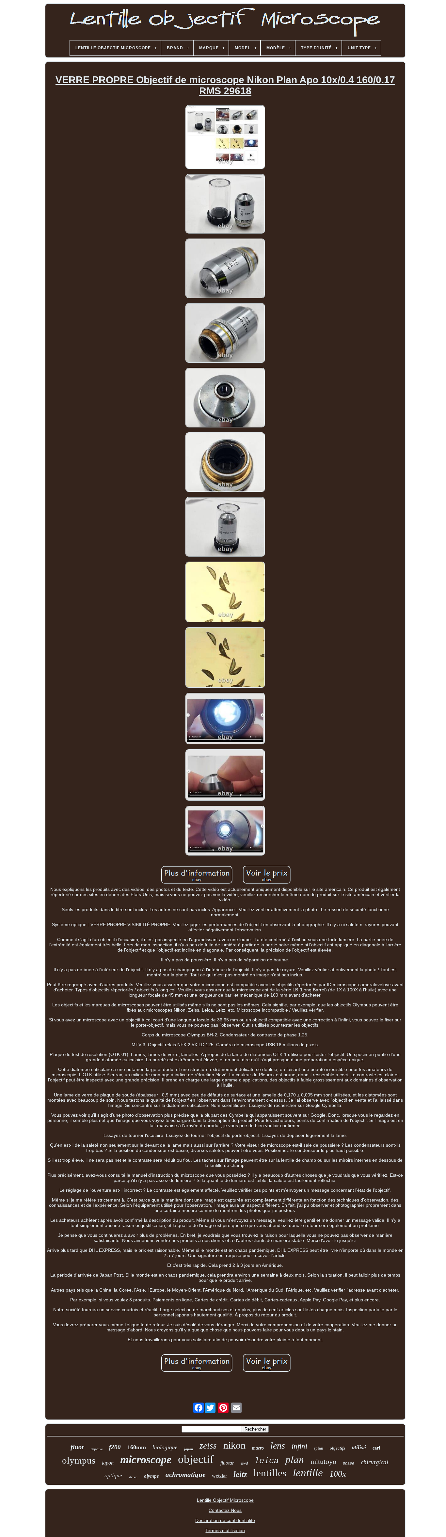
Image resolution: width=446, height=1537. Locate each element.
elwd (244, 1463)
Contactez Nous (225, 1510)
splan (318, 1448)
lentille (308, 1473)
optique (113, 1475)
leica (266, 1461)
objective (97, 1449)
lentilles (269, 1473)
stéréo (133, 1477)
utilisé (359, 1447)
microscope (145, 1459)
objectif (196, 1459)
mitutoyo (323, 1461)
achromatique (185, 1475)
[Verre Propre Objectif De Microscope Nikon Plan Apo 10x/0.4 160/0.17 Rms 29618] (225, 137)
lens (277, 1445)
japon (108, 1463)
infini (299, 1446)
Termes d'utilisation (225, 1530)
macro (258, 1448)
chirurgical (374, 1462)
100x (337, 1474)
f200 (115, 1447)
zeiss (208, 1446)
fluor (77, 1447)
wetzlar (219, 1476)
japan (188, 1449)
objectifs (337, 1448)
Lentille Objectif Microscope (225, 1500)
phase (348, 1463)
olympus (78, 1460)
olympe (151, 1476)
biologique (165, 1447)
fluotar (227, 1463)
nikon (234, 1445)
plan (294, 1459)
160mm (136, 1447)
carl (376, 1448)
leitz (240, 1474)
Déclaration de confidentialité (225, 1520)
